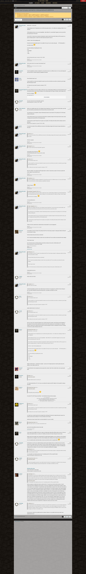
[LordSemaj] (16, 475)
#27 (70, 432)
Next (67, 19)
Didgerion (20, 329)
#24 (70, 387)
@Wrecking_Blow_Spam (31, 468)
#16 (70, 251)
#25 (70, 403)
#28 (70, 442)
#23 (70, 375)
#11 (70, 158)
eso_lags (20, 310)
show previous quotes (31, 376)
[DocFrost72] (16, 369)
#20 (70, 310)
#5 (70, 89)
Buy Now (83, 0)
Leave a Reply (19, 19)
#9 (70, 133)
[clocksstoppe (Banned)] (16, 444)
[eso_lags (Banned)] (16, 312)
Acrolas (20, 78)
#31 (70, 503)
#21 (70, 329)
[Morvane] (16, 423)
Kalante (20, 296)
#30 (70, 473)
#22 (70, 367)
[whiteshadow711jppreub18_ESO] (16, 91)
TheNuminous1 (21, 403)
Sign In (16, 7)
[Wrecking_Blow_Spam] (16, 26)
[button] (70, 19)
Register (19, 521)
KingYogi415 (21, 100)
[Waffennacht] (16, 232)
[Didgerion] (16, 330)
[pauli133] (16, 127)
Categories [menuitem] (31, 3)
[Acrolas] (16, 79)
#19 (70, 296)
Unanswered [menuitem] (48, 3)
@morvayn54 (28, 429)
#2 (70, 63)
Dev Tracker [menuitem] (37, 3)
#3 (70, 70)
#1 (70, 25)
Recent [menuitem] (42, 3)
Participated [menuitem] (55, 3)
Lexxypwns (20, 276)
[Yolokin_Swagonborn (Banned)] (16, 109)
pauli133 (20, 126)
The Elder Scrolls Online (43, 1)
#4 (70, 78)
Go (69, 7)
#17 (70, 276)
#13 (70, 191)
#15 (70, 230)
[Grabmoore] (16, 388)
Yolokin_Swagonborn (22, 108)
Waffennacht (21, 230)
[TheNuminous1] (16, 404)
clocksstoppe (21, 442)
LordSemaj (20, 473)
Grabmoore (20, 387)
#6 (70, 100)
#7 (70, 108)
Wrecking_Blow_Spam (22, 25)
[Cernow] (16, 433)
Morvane (20, 422)
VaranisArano (21, 70)
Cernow (20, 432)
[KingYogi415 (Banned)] (16, 102)
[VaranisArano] (16, 72)
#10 (70, 145)
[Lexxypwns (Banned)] (16, 277)
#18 (70, 283)
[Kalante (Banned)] (16, 297)
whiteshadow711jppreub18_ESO (23, 89)
